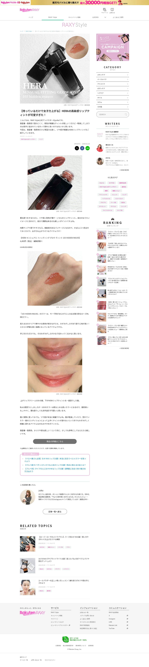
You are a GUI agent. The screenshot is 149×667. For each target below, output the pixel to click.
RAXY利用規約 (85, 625)
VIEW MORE (124, 170)
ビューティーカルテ (57, 622)
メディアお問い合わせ (87, 615)
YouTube (111, 628)
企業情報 (58, 645)
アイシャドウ (103, 195)
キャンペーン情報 (74, 17)
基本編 (48, 591)
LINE (110, 622)
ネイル (99, 98)
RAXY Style (52, 17)
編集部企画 (122, 183)
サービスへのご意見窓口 (88, 622)
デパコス (113, 206)
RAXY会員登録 (113, 612)
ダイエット (102, 206)
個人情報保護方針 (68, 645)
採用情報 (90, 645)
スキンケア (101, 75)
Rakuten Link (113, 625)
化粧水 (123, 202)
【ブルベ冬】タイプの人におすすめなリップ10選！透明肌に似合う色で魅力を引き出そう (55, 470)
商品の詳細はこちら (55, 441)
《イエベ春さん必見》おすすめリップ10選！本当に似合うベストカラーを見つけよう (55, 459)
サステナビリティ (50, 660)
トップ (31, 17)
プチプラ (57, 569)
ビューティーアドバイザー (59, 625)
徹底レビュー (51, 547)
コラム (99, 102)
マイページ (54, 619)
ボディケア (101, 88)
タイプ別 (119, 210)
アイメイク (101, 84)
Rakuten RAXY (29, 10)
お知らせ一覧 (84, 612)
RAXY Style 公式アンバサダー (28, 139)
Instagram (112, 619)
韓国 (106, 191)
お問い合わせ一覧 (36, 660)
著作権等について (81, 645)
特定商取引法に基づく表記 (88, 628)
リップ (41, 139)
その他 (99, 107)
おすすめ (42, 547)
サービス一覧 (24, 660)
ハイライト (66, 569)
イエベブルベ (119, 198)
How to (41, 569)
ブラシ (68, 547)
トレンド (114, 195)
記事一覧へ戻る (54, 511)
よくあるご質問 (118, 17)
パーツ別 (60, 547)
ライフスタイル (107, 210)
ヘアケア (100, 93)
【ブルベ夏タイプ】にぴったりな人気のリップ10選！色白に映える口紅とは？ (55, 465)
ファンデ (123, 206)
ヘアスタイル (106, 198)
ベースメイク (29, 136)
